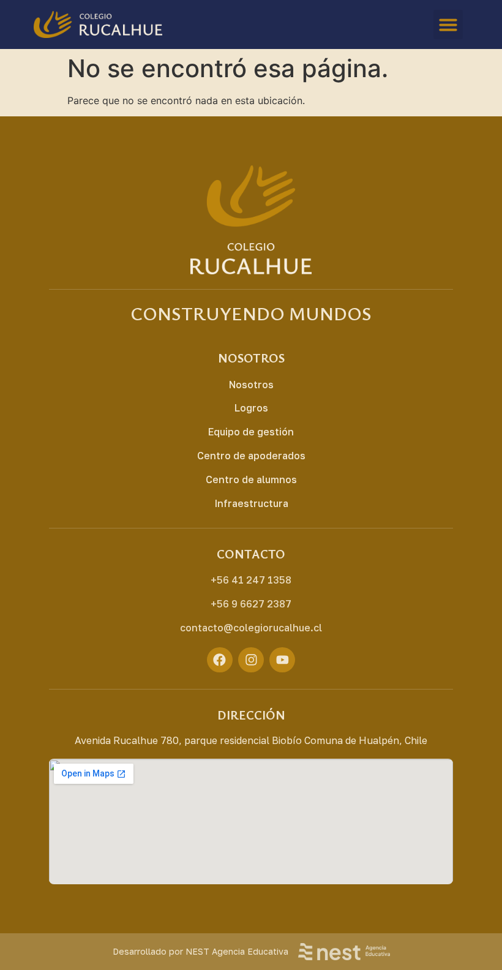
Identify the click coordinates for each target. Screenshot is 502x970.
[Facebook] (220, 660)
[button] (448, 24)
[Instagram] (251, 660)
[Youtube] (282, 660)
